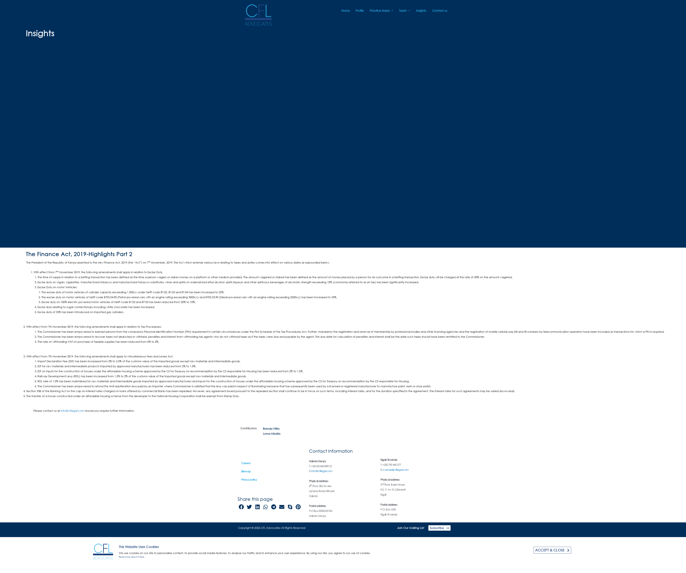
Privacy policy (249, 479)
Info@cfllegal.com (72, 410)
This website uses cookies (139, 547)
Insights (421, 10)
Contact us (439, 10)
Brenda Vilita (271, 428)
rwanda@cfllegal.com (396, 469)
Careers (245, 463)
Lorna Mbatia (271, 433)
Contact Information (331, 451)
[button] (241, 507)
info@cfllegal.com (321, 471)
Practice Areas (380, 10)
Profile (360, 10)
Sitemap (246, 471)
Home (345, 10)
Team (403, 10)
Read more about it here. (132, 556)
